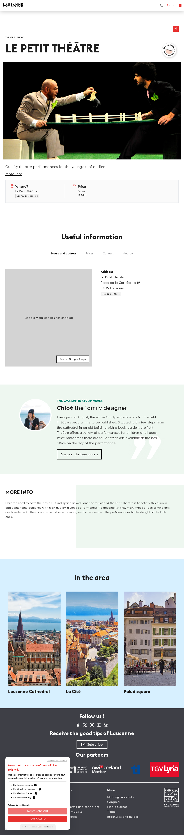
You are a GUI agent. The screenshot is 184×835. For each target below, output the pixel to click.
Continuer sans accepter (57, 761)
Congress (114, 802)
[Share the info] (176, 29)
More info (13, 174)
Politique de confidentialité (19, 805)
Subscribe (95, 744)
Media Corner (117, 807)
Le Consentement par (37, 827)
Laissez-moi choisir (38, 811)
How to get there (111, 294)
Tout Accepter (37, 818)
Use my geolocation (27, 196)
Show (20, 37)
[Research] (162, 5)
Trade (111, 811)
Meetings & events (120, 797)
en (169, 5)
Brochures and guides (123, 816)
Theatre (10, 37)
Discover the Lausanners (79, 454)
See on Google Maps (73, 359)
